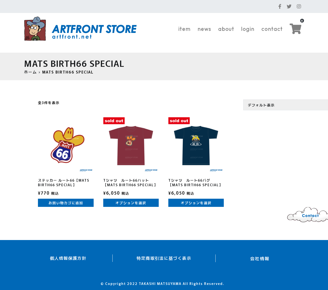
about (226, 28)
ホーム (30, 72)
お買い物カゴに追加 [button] (66, 202)
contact (272, 28)
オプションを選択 (130, 202)
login (248, 28)
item (184, 28)
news (204, 28)
